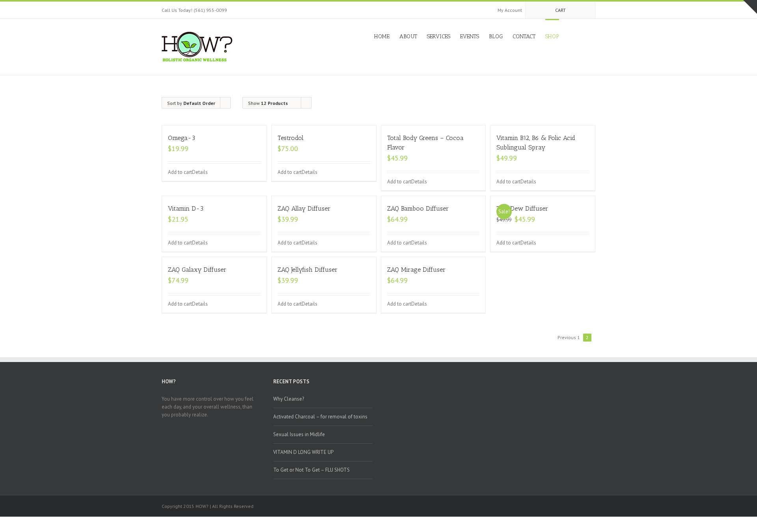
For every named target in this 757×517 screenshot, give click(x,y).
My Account (510, 10)
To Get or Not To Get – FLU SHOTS (311, 470)
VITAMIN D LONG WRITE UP (303, 452)
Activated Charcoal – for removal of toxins (320, 416)
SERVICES (438, 36)
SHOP (552, 36)
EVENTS (469, 36)
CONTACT (524, 36)
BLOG (496, 36)
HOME (382, 36)
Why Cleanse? (288, 399)
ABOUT (408, 36)
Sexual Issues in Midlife (299, 434)
